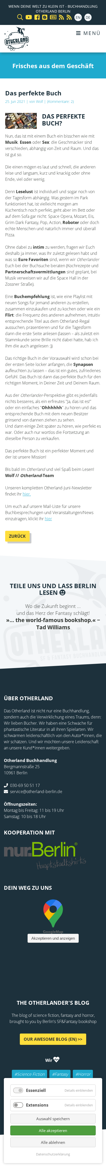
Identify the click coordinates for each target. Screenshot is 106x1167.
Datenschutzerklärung (53, 1154)
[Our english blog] (43, 17)
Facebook (22, 641)
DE (88, 17)
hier (48, 519)
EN (78, 17)
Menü (91, 33)
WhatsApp (63, 641)
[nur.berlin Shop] (45, 867)
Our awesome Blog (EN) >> (53, 1039)
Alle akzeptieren (53, 1130)
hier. (27, 494)
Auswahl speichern (53, 1118)
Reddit (53, 641)
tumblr (73, 641)
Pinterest (84, 641)
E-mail (43, 641)
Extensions (37, 1105)
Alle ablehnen (53, 1142)
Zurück (17, 536)
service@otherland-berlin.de (36, 791)
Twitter (32, 641)
